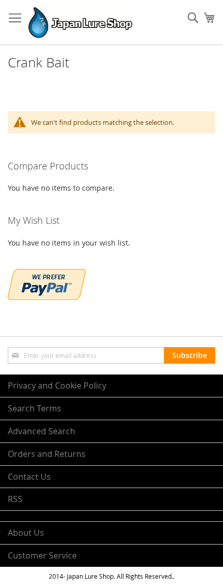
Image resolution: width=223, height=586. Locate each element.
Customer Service (42, 555)
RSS (15, 499)
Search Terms (34, 408)
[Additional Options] (47, 297)
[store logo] (80, 22)
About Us (26, 532)
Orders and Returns (47, 454)
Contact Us (29, 476)
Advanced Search (41, 431)
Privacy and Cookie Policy (57, 385)
